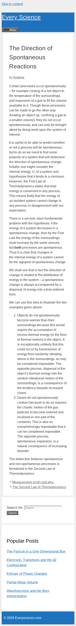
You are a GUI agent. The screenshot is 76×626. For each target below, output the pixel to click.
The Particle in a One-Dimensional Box (36, 551)
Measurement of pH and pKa (33, 482)
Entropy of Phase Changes (27, 574)
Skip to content (12, 4)
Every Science (21, 17)
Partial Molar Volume (22, 582)
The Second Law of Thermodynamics (39, 487)
